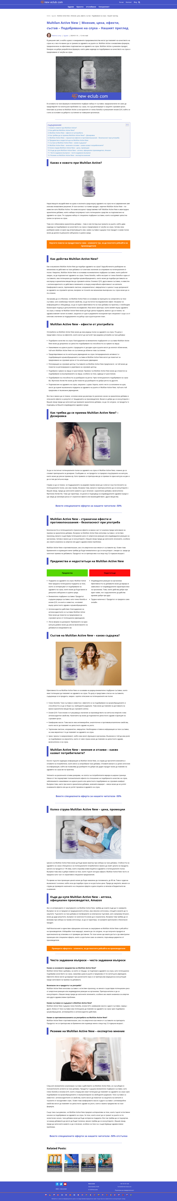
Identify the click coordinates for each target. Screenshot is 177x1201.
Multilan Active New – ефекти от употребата (66, 133)
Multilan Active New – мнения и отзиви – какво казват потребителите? (76, 145)
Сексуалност (104, 7)
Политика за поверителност (124, 1190)
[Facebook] (57, 1184)
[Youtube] (65, 1184)
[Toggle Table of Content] (126, 124)
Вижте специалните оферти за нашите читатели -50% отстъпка (88, 1136)
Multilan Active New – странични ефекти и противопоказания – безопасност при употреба (84, 138)
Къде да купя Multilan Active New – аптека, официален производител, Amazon (80, 150)
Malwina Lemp (56, 35)
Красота (80, 7)
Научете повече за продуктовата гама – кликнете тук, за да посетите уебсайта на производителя (88, 244)
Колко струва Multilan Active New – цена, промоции (69, 148)
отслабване (91, 7)
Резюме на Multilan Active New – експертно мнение (70, 155)
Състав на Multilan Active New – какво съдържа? (68, 143)
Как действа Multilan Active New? (62, 130)
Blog (135, 2)
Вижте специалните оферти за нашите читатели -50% (88, 505)
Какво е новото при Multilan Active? (63, 128)
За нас (121, 2)
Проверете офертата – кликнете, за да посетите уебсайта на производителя (88, 948)
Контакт (129, 2)
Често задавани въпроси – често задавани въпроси (70, 153)
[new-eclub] (52, 2)
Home (48, 16)
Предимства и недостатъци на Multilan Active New (68, 140)
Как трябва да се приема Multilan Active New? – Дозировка (72, 135)
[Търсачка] (139, 2)
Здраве (71, 7)
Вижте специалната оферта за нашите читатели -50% (88, 796)
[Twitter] (61, 1184)
